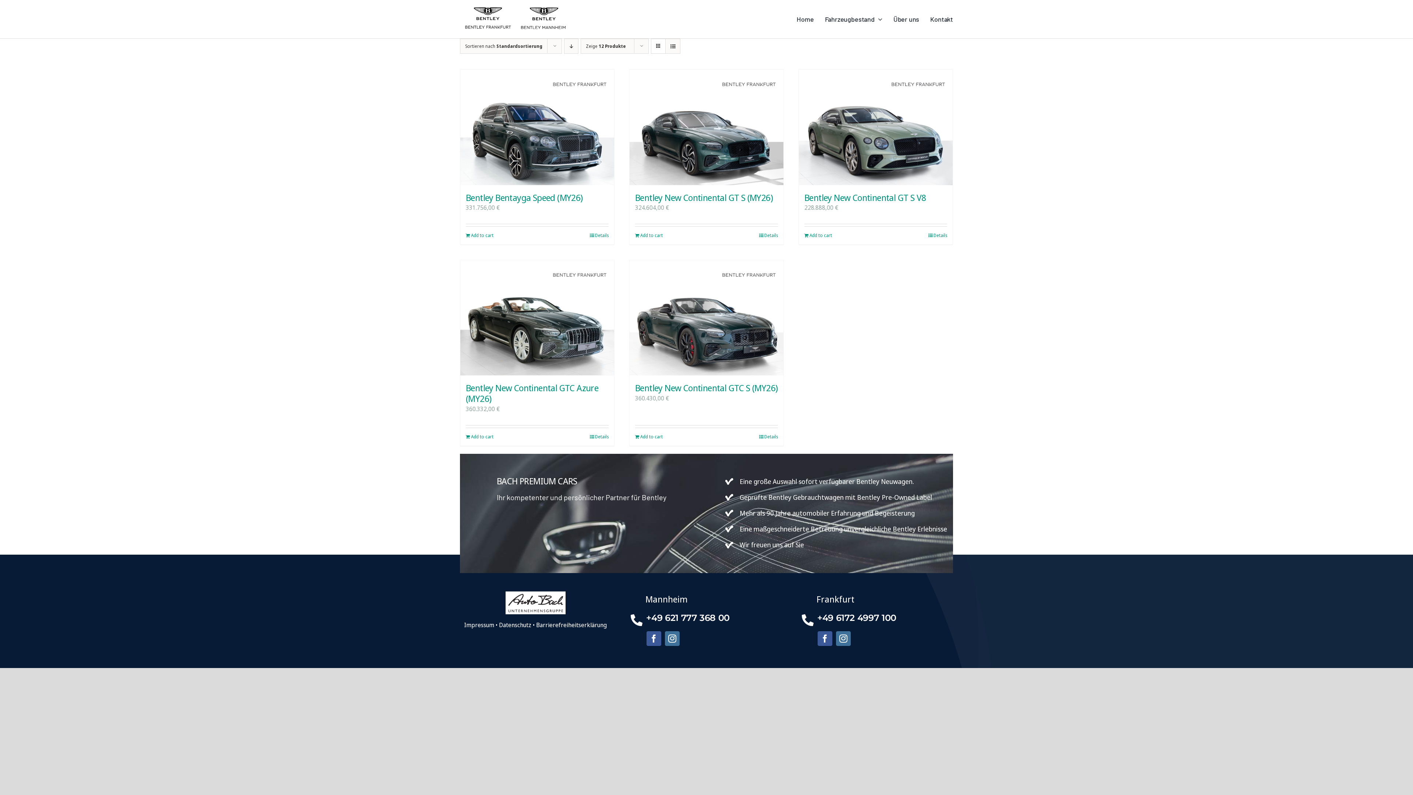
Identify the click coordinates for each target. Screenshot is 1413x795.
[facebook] (654, 638)
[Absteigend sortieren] (571, 46)
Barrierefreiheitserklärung (571, 625)
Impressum (479, 625)
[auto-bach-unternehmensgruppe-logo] (536, 594)
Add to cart (482, 235)
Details (602, 235)
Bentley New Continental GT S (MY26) (704, 197)
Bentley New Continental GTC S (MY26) (706, 388)
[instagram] (672, 638)
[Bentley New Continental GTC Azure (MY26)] (537, 317)
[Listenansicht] (673, 46)
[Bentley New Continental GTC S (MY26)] (706, 317)
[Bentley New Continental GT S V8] (876, 127)
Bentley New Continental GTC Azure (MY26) (532, 393)
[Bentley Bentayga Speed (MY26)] (537, 127)
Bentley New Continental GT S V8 (865, 197)
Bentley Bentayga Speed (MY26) (524, 197)
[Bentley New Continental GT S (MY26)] (706, 127)
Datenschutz (515, 625)
